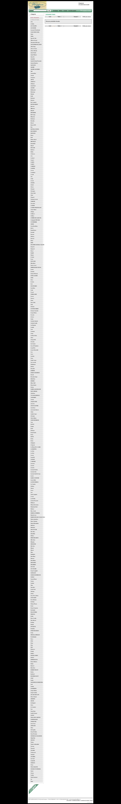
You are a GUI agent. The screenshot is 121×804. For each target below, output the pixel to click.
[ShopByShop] (34, 793)
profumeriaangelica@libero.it (74, 799)
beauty (53, 14)
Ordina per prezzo (86, 16)
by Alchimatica (90, 802)
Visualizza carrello (86, 10)
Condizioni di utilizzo (76, 800)
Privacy (91, 800)
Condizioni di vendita (85, 800)
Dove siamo (69, 800)
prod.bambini (49, 14)
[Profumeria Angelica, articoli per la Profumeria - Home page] (39, 5)
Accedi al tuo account (84, 4)
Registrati (81, 3)
